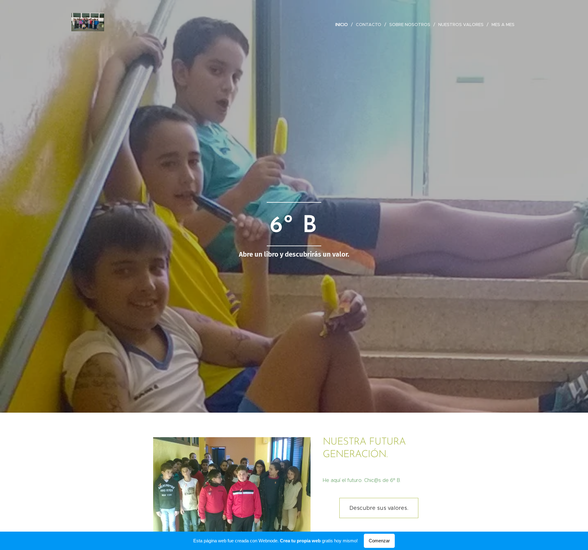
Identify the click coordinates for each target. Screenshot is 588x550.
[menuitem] (343, 24)
